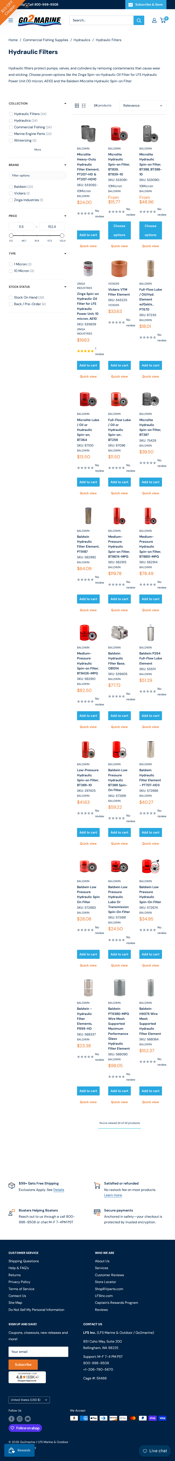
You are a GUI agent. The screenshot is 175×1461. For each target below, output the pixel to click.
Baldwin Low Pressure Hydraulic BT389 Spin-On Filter (117, 780)
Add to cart (88, 235)
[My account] (154, 20)
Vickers (113, 283)
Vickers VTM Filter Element (119, 292)
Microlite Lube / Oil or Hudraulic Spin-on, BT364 (88, 430)
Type (12, 253)
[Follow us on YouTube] (28, 1419)
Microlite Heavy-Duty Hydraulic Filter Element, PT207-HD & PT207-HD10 (88, 166)
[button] (13, 13)
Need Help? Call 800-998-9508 (33, 4)
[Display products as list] (84, 106)
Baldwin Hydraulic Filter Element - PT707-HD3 (150, 777)
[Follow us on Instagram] (20, 1419)
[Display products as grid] (77, 106)
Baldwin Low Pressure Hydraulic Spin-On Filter (150, 894)
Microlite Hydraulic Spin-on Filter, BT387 (150, 427)
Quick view (88, 246)
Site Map (15, 1302)
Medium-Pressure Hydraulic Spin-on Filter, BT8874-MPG (119, 547)
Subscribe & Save (149, 4)
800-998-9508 (96, 1363)
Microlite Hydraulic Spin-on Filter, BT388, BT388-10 (150, 164)
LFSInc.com (104, 1296)
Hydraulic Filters (108, 40)
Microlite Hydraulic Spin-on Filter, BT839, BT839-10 (119, 164)
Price (13, 216)
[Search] (139, 20)
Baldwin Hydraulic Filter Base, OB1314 (116, 661)
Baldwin (83, 148)
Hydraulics (82, 40)
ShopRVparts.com (109, 1289)
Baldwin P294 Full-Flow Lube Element (150, 658)
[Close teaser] (27, 5)
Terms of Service (21, 1289)
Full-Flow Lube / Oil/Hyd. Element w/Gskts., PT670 (150, 299)
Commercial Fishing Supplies (45, 40)
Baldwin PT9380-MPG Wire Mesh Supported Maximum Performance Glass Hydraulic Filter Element (119, 1029)
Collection (18, 103)
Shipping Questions (24, 1261)
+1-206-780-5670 (98, 1369)
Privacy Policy (19, 1282)
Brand (14, 165)
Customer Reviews (109, 1275)
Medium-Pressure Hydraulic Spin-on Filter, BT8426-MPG (88, 663)
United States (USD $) (25, 1400)
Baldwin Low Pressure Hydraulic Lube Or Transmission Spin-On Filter (119, 899)
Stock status (19, 287)
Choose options (119, 230)
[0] (163, 20)
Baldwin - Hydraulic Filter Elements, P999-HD (84, 1019)
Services (101, 1268)
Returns (15, 1275)
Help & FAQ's (19, 1268)
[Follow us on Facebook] (12, 1419)
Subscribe (23, 1364)
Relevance (131, 105)
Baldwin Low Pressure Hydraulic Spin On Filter (88, 894)
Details (58, 1190)
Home (13, 40)
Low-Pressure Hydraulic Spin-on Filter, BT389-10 (88, 777)
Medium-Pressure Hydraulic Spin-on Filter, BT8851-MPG (150, 547)
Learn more (113, 1195)
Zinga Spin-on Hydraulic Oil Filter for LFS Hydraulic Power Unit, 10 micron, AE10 (88, 306)
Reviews (101, 1309)
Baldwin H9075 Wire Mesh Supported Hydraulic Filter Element (150, 1021)
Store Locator (105, 1282)
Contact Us (17, 1296)
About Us (102, 1261)
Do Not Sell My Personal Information (36, 1309)
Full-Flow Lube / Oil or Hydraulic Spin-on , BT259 (119, 430)
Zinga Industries (84, 286)
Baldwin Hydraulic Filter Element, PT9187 (88, 544)
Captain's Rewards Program (116, 1302)
